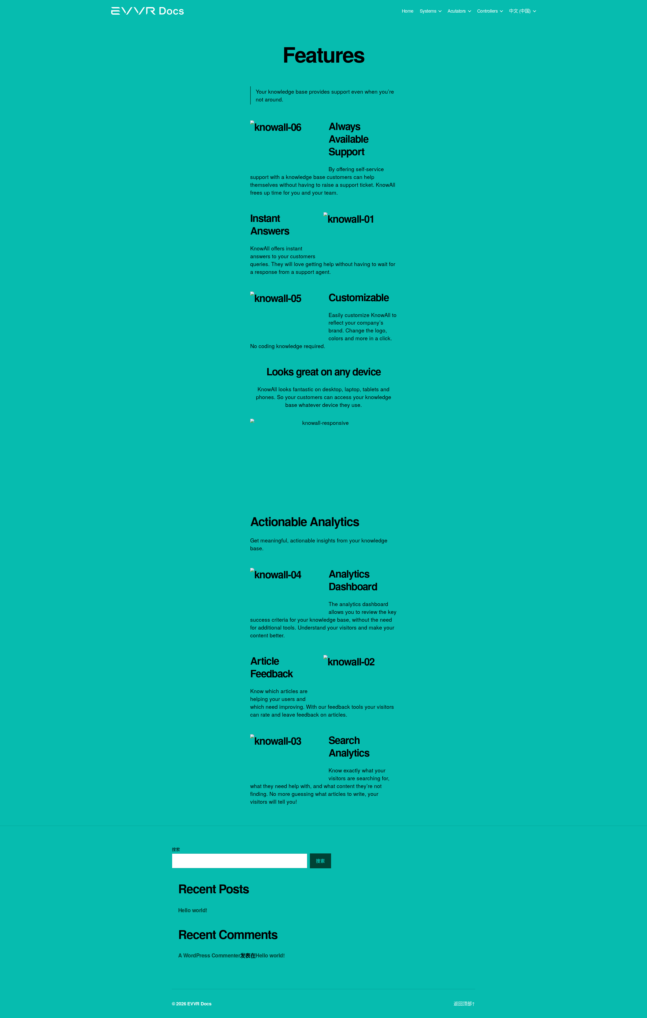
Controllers (487, 11)
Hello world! (192, 910)
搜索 (176, 849)
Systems (428, 11)
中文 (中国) (520, 11)
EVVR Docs (199, 1003)
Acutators (457, 11)
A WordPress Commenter (209, 955)
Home (407, 11)
